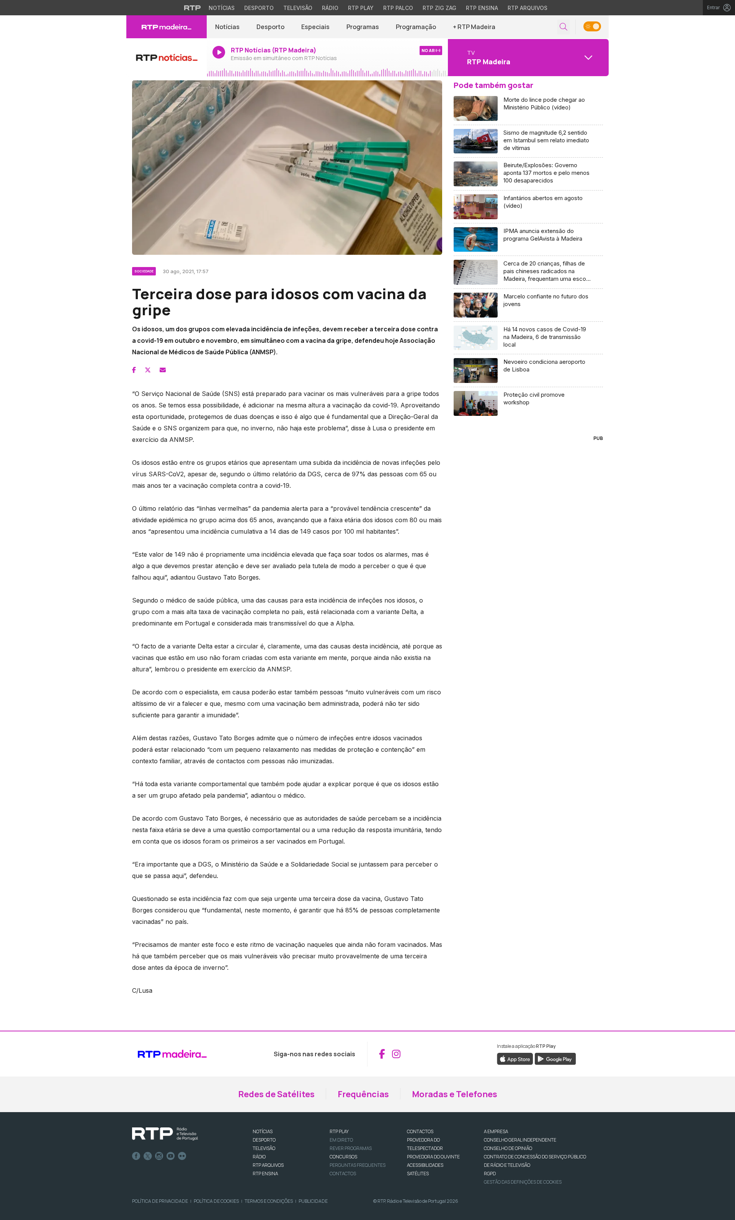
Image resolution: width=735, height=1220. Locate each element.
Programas (362, 27)
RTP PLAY (339, 1131)
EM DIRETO (341, 1140)
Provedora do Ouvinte (433, 1156)
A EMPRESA (496, 1131)
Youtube (171, 1156)
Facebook (136, 1156)
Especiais (315, 27)
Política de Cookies (216, 1201)
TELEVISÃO (264, 1148)
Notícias (222, 8)
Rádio (330, 8)
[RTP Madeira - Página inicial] (166, 26)
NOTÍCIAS (263, 1131)
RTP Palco (398, 8)
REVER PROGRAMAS (351, 1148)
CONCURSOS (343, 1156)
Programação (416, 27)
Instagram (159, 1156)
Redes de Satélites (276, 1094)
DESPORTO (264, 1140)
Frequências (363, 1094)
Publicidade (313, 1201)
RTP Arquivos (527, 8)
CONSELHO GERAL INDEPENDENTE (520, 1140)
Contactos (343, 1173)
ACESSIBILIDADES (425, 1165)
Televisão (297, 8)
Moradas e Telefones (454, 1094)
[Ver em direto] (166, 57)
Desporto (259, 8)
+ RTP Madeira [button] (474, 27)
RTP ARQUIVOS (268, 1165)
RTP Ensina (482, 8)
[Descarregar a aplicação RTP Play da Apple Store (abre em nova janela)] (515, 1058)
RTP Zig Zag (439, 8)
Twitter (148, 1156)
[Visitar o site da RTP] (192, 7)
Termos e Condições (269, 1201)
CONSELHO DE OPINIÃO (508, 1148)
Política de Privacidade (160, 1201)
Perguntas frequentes (357, 1165)
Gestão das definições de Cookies (523, 1182)
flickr (182, 1156)
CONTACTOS (420, 1131)
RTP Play (361, 8)
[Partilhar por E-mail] (163, 370)
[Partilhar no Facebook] (134, 370)
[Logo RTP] (165, 1133)
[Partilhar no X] (148, 370)
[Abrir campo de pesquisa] (563, 27)
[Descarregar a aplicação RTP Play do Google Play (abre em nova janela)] (555, 1058)
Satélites (418, 1173)
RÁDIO (259, 1156)
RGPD (490, 1173)
